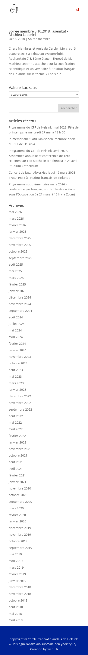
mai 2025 (15, 271)
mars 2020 (16, 508)
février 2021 (17, 475)
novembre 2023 (20, 357)
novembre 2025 (20, 245)
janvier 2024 (17, 350)
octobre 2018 (18, 600)
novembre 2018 (20, 594)
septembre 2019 (20, 548)
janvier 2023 (17, 389)
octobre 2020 (18, 495)
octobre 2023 (18, 363)
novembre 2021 (20, 449)
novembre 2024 (20, 304)
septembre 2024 (20, 311)
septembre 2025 (20, 258)
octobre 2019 (18, 541)
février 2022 (17, 436)
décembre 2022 (20, 396)
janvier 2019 (17, 581)
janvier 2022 (17, 442)
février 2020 (17, 515)
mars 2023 (16, 383)
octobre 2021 (18, 455)
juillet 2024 (17, 324)
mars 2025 (16, 278)
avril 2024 (16, 337)
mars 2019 (16, 567)
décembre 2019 (20, 528)
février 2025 (17, 284)
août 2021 (16, 462)
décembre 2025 (20, 238)
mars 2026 (16, 218)
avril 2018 (16, 620)
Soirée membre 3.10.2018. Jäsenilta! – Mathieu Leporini (38, 33)
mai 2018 (15, 614)
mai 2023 (15, 376)
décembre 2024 (20, 297)
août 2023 (16, 370)
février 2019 (17, 574)
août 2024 (16, 317)
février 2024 (17, 344)
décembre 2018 (20, 587)
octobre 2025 (18, 251)
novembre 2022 (20, 403)
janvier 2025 (17, 291)
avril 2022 (16, 429)
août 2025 (16, 264)
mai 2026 (15, 212)
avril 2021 (16, 469)
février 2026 (17, 225)
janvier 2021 (17, 482)
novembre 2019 (20, 534)
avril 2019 (16, 561)
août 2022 (16, 416)
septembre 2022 (20, 409)
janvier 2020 (17, 521)
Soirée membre (39, 39)
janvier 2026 (17, 231)
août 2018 (16, 607)
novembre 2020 (20, 488)
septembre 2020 (20, 502)
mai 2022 (15, 422)
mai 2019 (15, 554)
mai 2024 (15, 330)
